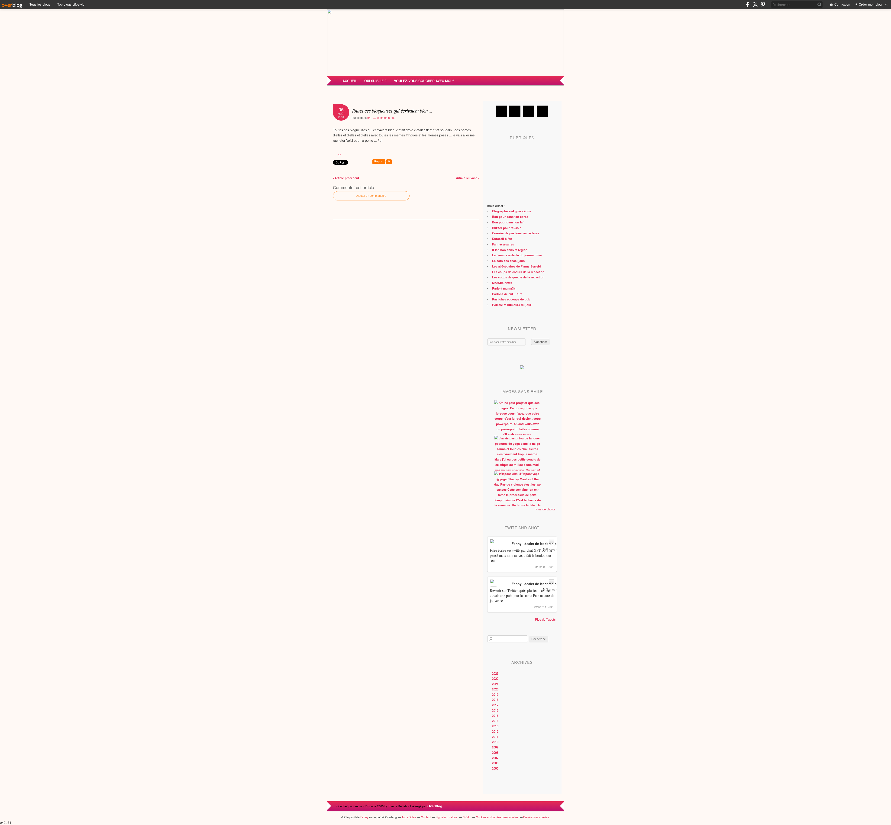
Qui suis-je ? (375, 80)
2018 (495, 699)
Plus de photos (546, 509)
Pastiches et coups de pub (511, 299)
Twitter (514, 111)
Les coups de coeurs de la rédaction (518, 272)
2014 (495, 721)
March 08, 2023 (544, 567)
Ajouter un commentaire (371, 195)
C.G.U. (467, 817)
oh (369, 117)
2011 (495, 737)
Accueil (349, 80)
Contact (426, 817)
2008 (495, 752)
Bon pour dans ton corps (510, 216)
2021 (495, 684)
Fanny (364, 817)
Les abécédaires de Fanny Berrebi (516, 266)
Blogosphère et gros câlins (511, 211)
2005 (495, 768)
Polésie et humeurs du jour (511, 305)
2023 (495, 673)
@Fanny (549, 549)
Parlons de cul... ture (507, 294)
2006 (495, 763)
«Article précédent (346, 178)
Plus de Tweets (545, 619)
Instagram (528, 111)
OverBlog (434, 806)
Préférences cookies (536, 817)
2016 (495, 710)
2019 (495, 694)
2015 (495, 715)
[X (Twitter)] (755, 4)
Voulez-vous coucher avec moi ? (424, 80)
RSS (542, 111)
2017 (495, 705)
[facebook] (747, 4)
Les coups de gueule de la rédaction (518, 277)
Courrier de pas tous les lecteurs (515, 233)
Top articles (409, 817)
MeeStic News (502, 282)
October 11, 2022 (543, 607)
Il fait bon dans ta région (509, 250)
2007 (495, 758)
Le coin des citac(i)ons (508, 260)
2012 (495, 731)
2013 (495, 726)
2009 (495, 747)
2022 (495, 678)
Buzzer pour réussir (506, 228)
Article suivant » (467, 178)
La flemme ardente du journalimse (517, 255)
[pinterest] (763, 4)
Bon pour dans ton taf (507, 222)
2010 (495, 742)
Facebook (501, 111)
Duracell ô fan (502, 238)
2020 (495, 689)
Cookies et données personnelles (497, 817)
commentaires (383, 117)
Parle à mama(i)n (504, 288)
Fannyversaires (503, 244)
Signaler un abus (447, 817)
